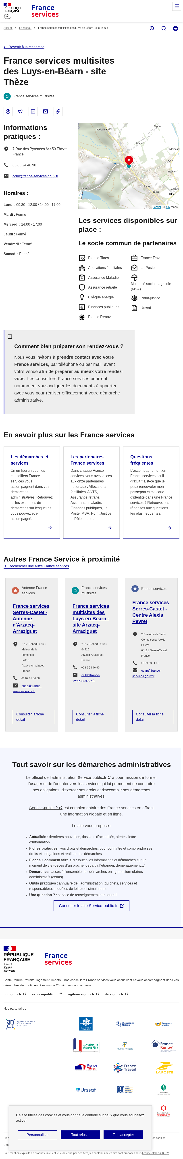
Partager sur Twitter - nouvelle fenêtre (20, 111)
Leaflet (157, 207)
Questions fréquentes (141, 459)
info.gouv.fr (13, 994)
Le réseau (25, 27)
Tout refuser (80, 1135)
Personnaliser (38, 1135)
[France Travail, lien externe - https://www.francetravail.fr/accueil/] (125, 1068)
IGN (168, 207)
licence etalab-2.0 (153, 1153)
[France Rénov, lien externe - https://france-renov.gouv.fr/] (163, 1046)
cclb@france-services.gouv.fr (35, 176)
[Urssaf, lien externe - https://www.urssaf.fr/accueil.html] (86, 1089)
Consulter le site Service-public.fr (88, 905)
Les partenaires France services (87, 459)
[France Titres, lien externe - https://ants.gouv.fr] (86, 1068)
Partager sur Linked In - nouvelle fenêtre (33, 111)
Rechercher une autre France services (38, 566)
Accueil (8, 27)
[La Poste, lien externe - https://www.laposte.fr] (163, 1068)
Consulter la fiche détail (30, 716)
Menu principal (176, 6)
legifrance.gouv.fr (81, 994)
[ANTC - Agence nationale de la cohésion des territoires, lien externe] (21, 1024)
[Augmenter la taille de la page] (152, 28)
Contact (8, 1144)
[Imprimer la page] (175, 28)
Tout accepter (123, 1135)
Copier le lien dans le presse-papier (58, 111)
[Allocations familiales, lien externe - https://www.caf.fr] (86, 1024)
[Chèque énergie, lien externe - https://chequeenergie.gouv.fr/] (86, 1046)
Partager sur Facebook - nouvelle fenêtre (8, 111)
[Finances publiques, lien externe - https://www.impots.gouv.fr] (125, 1046)
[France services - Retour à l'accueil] (45, 11)
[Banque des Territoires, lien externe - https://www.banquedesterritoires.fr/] (163, 1111)
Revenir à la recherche (26, 47)
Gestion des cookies (153, 1138)
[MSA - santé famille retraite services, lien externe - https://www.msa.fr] (125, 1089)
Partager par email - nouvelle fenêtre (45, 111)
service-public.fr (45, 994)
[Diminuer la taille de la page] (163, 28)
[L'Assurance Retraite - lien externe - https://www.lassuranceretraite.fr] (163, 1024)
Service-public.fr (92, 777)
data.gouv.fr (114, 994)
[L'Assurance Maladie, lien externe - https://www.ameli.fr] (125, 1024)
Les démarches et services (29, 459)
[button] (129, 160)
